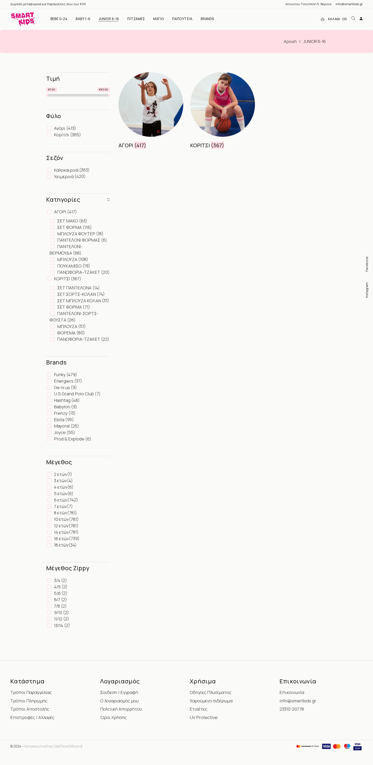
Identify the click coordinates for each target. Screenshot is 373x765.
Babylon (62, 407)
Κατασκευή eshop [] (53, 746)
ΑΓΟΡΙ (60, 212)
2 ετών (60, 474)
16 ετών (61, 539)
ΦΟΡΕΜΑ (66, 333)
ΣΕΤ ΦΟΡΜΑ (69, 227)
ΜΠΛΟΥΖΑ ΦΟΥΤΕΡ (76, 234)
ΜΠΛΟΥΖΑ (67, 259)
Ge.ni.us (62, 387)
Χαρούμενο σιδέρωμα (211, 701)
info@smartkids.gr (349, 4)
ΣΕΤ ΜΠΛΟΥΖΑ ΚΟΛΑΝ (79, 301)
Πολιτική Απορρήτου (121, 709)
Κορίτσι (61, 135)
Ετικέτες (198, 709)
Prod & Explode (69, 439)
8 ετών (60, 513)
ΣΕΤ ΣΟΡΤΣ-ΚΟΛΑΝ (76, 294)
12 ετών (61, 526)
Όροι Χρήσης (113, 717)
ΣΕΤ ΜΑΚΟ (67, 221)
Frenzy (61, 413)
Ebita (59, 420)
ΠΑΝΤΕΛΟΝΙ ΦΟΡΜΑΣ (78, 240)
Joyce (60, 432)
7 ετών (60, 506)
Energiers (63, 381)
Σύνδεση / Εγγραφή (119, 692)
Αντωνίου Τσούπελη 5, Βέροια (308, 4)
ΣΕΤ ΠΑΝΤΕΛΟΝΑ (74, 288)
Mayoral (62, 426)
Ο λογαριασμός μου (119, 701)
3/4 (57, 580)
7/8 (57, 606)
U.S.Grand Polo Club (74, 394)
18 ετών (61, 545)
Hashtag (62, 400)
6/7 (57, 599)
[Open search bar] (353, 18)
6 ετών (60, 500)
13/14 (58, 625)
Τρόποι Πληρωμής (28, 701)
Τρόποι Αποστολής (29, 709)
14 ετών (61, 532)
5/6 (57, 593)
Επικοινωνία (292, 692)
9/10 (58, 612)
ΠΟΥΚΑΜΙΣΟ (69, 266)
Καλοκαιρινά (66, 170)
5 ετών (60, 493)
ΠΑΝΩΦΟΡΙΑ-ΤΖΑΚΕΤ (78, 272)
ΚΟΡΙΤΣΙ (62, 279)
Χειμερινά (64, 176)
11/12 (58, 619)
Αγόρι (59, 128)
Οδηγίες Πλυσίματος (210, 692)
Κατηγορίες (63, 199)
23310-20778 (292, 709)
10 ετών (61, 519)
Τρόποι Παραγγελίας (31, 692)
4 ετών (60, 487)
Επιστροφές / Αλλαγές (32, 717)
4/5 (57, 587)
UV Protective (204, 717)
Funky (59, 374)
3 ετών (60, 480)
